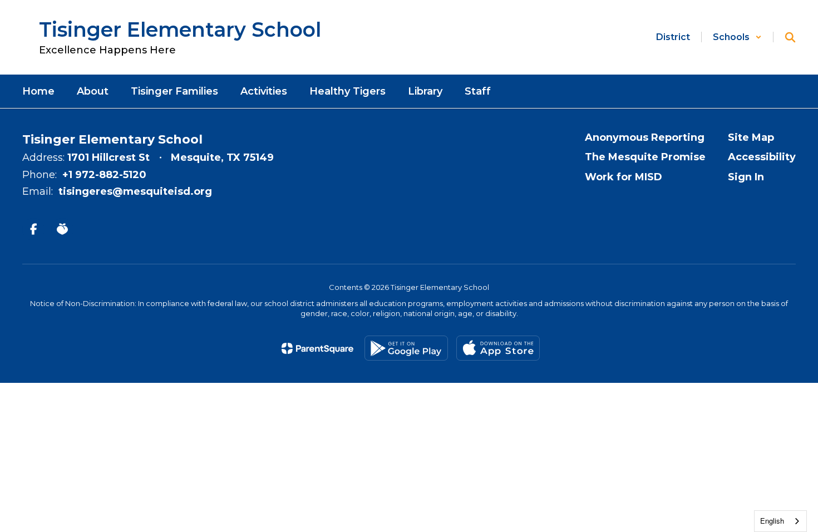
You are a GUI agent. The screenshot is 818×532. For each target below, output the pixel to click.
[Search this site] (790, 37)
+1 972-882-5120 (104, 175)
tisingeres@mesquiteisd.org (135, 191)
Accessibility (762, 157)
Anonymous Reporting (644, 137)
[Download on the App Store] (498, 348)
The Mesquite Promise (645, 157)
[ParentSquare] (317, 348)
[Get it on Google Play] (406, 348)
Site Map (751, 137)
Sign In (746, 177)
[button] (737, 37)
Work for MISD (623, 177)
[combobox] (780, 521)
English (772, 520)
